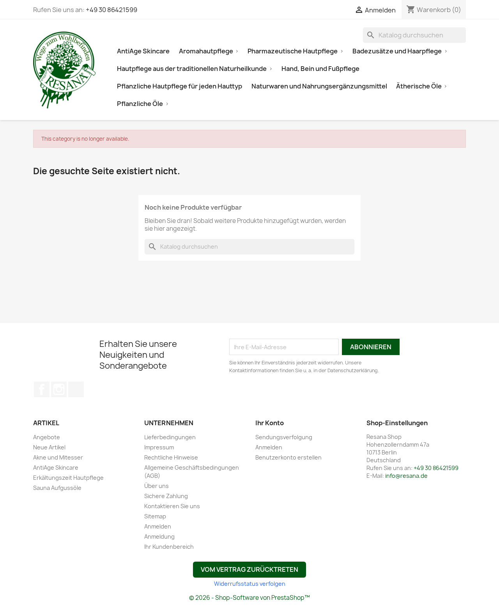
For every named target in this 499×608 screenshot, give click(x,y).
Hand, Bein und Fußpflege (320, 68)
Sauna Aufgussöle (57, 487)
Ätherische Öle (419, 86)
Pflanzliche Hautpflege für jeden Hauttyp (179, 86)
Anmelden (157, 526)
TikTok (76, 389)
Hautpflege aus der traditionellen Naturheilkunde (192, 68)
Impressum (159, 447)
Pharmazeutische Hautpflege (293, 51)
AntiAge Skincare (143, 51)
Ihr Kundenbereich (169, 546)
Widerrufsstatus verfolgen (249, 583)
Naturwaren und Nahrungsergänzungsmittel (319, 86)
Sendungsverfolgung (283, 437)
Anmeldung (159, 536)
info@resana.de (406, 475)
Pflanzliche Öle (140, 103)
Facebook (42, 389)
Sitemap (155, 516)
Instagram (59, 389)
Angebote (46, 437)
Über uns (156, 486)
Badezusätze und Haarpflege (397, 51)
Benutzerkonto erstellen (288, 457)
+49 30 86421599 (111, 9)
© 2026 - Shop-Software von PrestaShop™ (249, 598)
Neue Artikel (49, 447)
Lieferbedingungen (170, 437)
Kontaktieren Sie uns (172, 506)
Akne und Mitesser (58, 457)
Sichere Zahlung (166, 496)
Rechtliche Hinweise (171, 457)
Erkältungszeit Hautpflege (68, 477)
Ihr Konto (269, 423)
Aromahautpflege (206, 51)
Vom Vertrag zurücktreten (249, 569)
